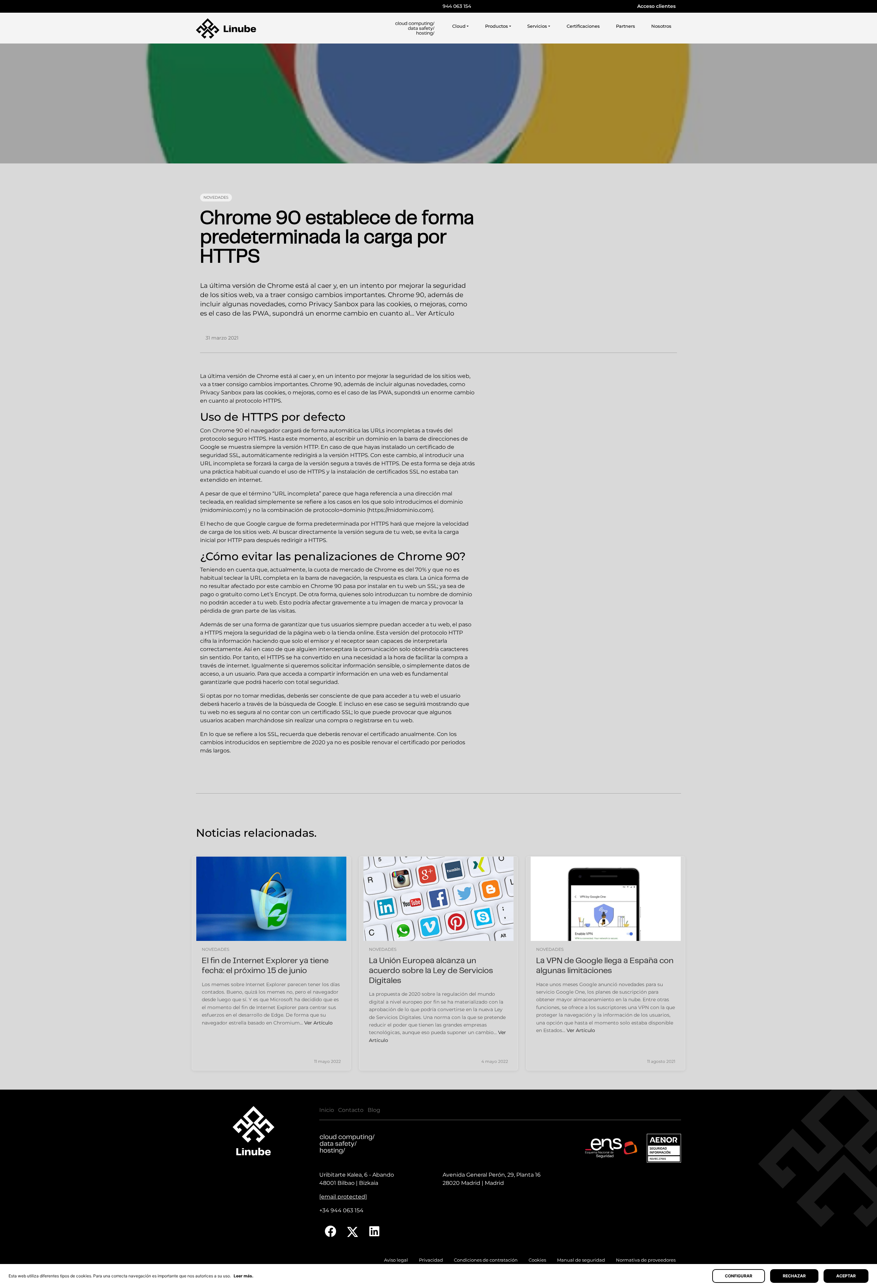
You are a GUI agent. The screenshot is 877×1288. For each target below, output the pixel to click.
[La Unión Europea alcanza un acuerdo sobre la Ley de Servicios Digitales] (438, 899)
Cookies (537, 1260)
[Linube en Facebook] (330, 1231)
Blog (374, 1110)
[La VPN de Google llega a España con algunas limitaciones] (606, 899)
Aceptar (846, 1275)
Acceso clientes (656, 6)
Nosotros (661, 26)
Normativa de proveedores (646, 1260)
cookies (274, 392)
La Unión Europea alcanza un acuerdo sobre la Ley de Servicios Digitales (431, 971)
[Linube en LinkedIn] (374, 1231)
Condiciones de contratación (486, 1260)
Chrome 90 (227, 430)
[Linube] (226, 28)
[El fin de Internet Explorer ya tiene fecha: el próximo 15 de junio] (271, 899)
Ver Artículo (435, 313)
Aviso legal (396, 1260)
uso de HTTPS (306, 471)
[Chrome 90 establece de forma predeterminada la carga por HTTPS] (438, 103)
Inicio (326, 1110)
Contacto (350, 1110)
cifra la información (225, 641)
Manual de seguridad (581, 1260)
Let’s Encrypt (279, 594)
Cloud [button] (459, 26)
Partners (625, 26)
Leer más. (244, 1275)
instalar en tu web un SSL (402, 586)
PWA (385, 392)
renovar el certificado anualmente (388, 734)
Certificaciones (583, 26)
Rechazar (794, 1275)
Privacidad (431, 1260)
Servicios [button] (537, 26)
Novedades (215, 197)
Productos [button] (496, 26)
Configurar (738, 1275)
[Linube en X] (353, 1231)
